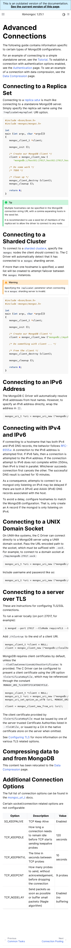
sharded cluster (34, 248)
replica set (31, 100)
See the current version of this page (35, 6)
